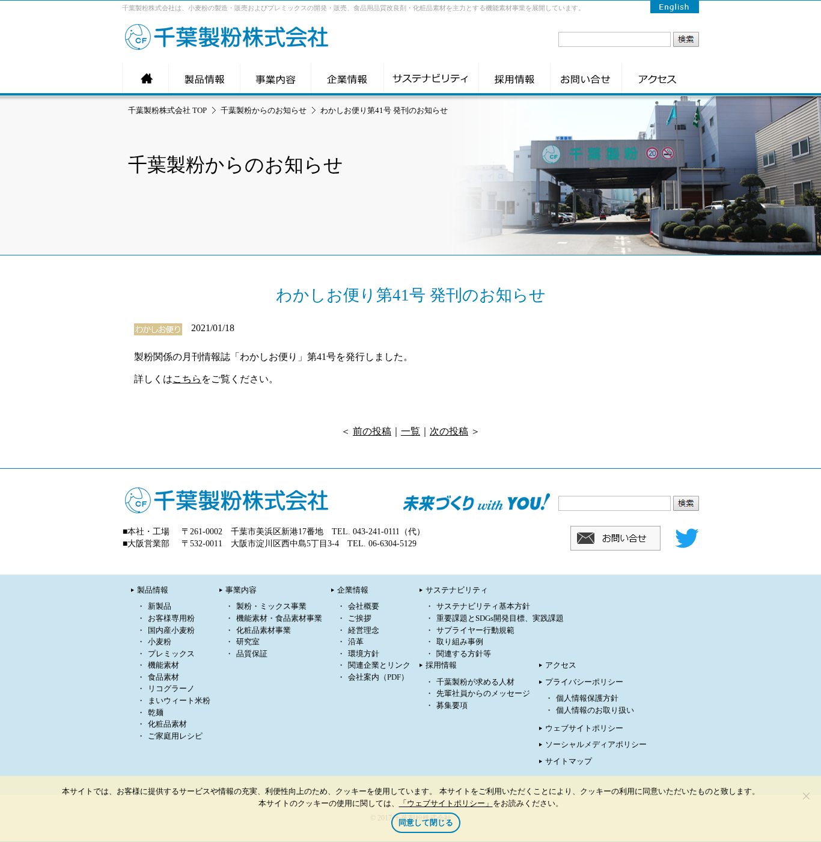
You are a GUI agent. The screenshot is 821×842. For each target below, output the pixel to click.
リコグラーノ (171, 689)
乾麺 (155, 713)
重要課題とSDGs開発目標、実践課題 (500, 618)
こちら (186, 379)
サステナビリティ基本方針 (483, 606)
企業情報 (352, 590)
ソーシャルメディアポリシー (596, 744)
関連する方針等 (463, 654)
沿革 (356, 642)
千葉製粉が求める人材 (475, 682)
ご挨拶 (359, 618)
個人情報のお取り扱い (595, 710)
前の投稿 (372, 431)
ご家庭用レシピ (175, 736)
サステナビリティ (457, 590)
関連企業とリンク (379, 665)
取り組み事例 (459, 642)
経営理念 (363, 630)
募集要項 (452, 705)
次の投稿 (449, 431)
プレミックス (171, 654)
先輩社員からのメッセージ (483, 693)
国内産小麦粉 (171, 630)
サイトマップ (568, 761)
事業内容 (241, 590)
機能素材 (163, 665)
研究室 (248, 642)
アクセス (560, 665)
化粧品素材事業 (263, 630)
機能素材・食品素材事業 (279, 618)
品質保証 (251, 654)
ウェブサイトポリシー (584, 728)
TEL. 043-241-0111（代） (378, 531)
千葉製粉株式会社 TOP (167, 110)
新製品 (159, 606)
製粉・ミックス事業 (271, 606)
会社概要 (363, 606)
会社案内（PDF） (378, 677)
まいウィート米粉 (179, 701)
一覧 (410, 431)
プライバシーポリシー (584, 682)
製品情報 (152, 590)
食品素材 (163, 677)
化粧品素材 (167, 724)
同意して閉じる (425, 822)
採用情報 (441, 665)
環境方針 (363, 654)
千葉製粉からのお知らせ (264, 110)
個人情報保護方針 (587, 698)
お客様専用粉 (171, 618)
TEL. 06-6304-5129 (382, 543)
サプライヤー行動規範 (475, 630)
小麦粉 (159, 642)
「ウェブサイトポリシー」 (446, 803)
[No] (806, 796)
